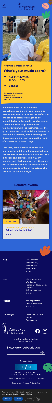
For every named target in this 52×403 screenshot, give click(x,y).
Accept (7, 399)
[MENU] (4, 9)
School (13, 86)
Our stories (30, 293)
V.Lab (28, 271)
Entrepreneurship (33, 290)
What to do (30, 268)
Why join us (31, 282)
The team (30, 307)
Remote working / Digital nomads (36, 286)
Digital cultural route (34, 314)
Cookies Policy (26, 394)
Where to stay (32, 263)
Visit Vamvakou (32, 260)
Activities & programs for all (18, 66)
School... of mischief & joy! (19, 230)
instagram (45, 331)
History (29, 317)
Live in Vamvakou (33, 279)
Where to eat (31, 265)
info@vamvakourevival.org (26, 339)
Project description (34, 304)
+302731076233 (26, 342)
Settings (29, 399)
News (27, 383)
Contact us (36, 383)
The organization (33, 301)
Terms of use (16, 383)
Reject (18, 399)
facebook (37, 331)
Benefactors (31, 320)
